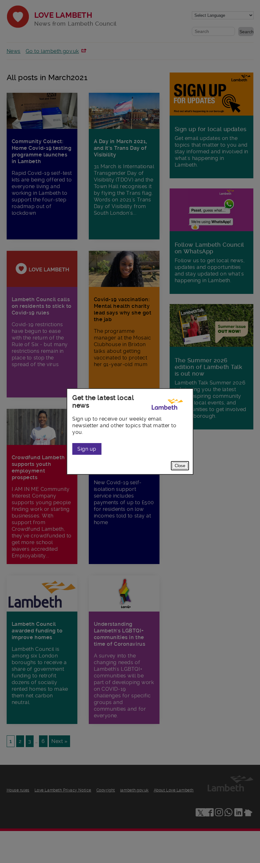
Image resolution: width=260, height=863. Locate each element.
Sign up (86, 449)
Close (180, 465)
